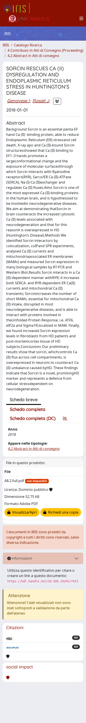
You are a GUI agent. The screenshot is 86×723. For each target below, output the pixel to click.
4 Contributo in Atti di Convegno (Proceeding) (45, 50)
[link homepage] (16, 8)
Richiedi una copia (62, 512)
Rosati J (40, 100)
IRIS (6, 45)
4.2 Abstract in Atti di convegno (33, 55)
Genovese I (18, 100)
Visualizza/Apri (23, 512)
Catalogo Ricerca (28, 45)
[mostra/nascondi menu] (81, 18)
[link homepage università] (28, 18)
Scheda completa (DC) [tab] (33, 418)
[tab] (65, 418)
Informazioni (21, 558)
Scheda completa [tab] (27, 409)
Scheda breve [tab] (23, 399)
